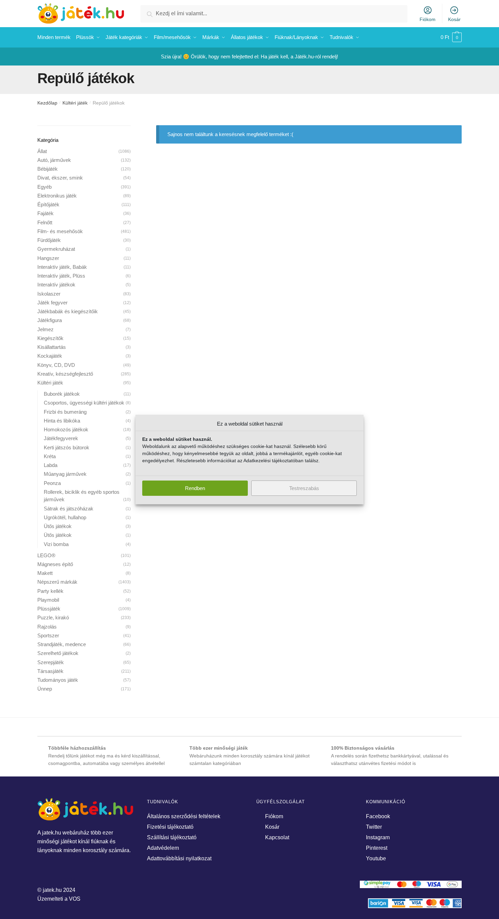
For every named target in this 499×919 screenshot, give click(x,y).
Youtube (376, 858)
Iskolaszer (48, 294)
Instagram (378, 837)
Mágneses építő (55, 564)
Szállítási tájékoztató (172, 837)
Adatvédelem (163, 848)
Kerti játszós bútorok (66, 447)
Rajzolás (47, 627)
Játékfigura (49, 320)
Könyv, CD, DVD (56, 365)
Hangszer (48, 258)
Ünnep (44, 689)
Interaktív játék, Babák (62, 267)
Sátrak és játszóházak (68, 508)
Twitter (374, 827)
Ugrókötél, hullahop (65, 517)
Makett (45, 573)
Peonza (52, 483)
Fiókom (428, 19)
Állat (42, 151)
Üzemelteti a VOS (58, 899)
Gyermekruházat (56, 249)
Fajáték (45, 213)
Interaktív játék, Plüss (61, 276)
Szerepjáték (50, 662)
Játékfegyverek (61, 438)
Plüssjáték (48, 609)
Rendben (195, 488)
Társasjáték (50, 671)
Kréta (50, 456)
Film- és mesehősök (60, 231)
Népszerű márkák (57, 582)
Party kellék (50, 591)
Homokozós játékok (66, 429)
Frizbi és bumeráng (65, 412)
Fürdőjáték (49, 240)
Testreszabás (304, 488)
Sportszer (48, 635)
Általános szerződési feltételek (183, 816)
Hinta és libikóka (62, 421)
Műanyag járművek (65, 474)
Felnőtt (44, 222)
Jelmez (45, 329)
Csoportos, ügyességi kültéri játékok (84, 403)
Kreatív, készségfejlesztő (65, 374)
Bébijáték (47, 169)
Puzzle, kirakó (53, 617)
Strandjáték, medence (61, 644)
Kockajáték (49, 356)
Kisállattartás (51, 347)
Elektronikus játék (57, 196)
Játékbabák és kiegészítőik (67, 311)
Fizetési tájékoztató (170, 827)
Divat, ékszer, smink (60, 178)
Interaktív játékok (56, 284)
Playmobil (48, 600)
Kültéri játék (75, 103)
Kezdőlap (47, 103)
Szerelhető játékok (57, 653)
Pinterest (376, 848)
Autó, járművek (54, 160)
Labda (50, 465)
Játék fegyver (52, 302)
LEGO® (46, 555)
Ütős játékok (58, 526)
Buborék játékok (62, 394)
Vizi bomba (56, 544)
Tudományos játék (57, 680)
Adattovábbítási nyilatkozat (179, 858)
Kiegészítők (50, 338)
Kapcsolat (277, 837)
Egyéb (44, 187)
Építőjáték (48, 204)
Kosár (454, 19)
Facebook (378, 816)
